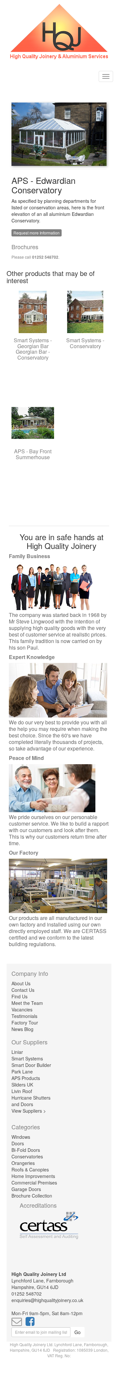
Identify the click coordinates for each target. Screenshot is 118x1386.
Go (77, 1332)
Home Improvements (33, 1176)
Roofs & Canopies (30, 1169)
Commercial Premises (34, 1182)
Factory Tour (24, 1022)
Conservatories (27, 1156)
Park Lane (22, 1071)
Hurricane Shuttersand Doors (30, 1100)
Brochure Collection (31, 1195)
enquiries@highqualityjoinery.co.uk (47, 1300)
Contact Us (22, 990)
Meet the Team (27, 1003)
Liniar (17, 1052)
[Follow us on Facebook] (31, 1323)
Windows (20, 1137)
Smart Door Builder (31, 1065)
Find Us (19, 996)
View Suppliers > (28, 1110)
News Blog (22, 1029)
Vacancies (21, 1009)
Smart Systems (27, 1058)
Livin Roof (21, 1091)
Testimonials (24, 1016)
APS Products (25, 1078)
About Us (20, 983)
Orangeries (23, 1163)
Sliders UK (22, 1084)
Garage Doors (26, 1189)
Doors (17, 1143)
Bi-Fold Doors (25, 1150)
